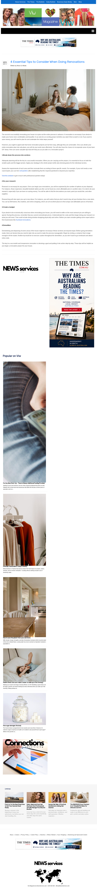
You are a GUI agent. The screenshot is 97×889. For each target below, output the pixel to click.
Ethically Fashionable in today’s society (15, 566)
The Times (30, 2)
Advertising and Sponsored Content (77, 834)
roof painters (23, 171)
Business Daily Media (64, 2)
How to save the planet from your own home (17, 638)
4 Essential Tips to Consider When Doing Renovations (47, 62)
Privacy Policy (25, 834)
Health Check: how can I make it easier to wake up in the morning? (23, 682)
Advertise (42, 834)
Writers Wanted (51, 834)
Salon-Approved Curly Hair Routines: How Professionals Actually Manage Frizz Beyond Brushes (36, 807)
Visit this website (7, 176)
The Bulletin (40, 2)
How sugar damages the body (12, 725)
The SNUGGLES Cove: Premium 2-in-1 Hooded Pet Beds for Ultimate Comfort (79, 806)
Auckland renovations (23, 220)
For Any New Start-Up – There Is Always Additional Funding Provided (24, 483)
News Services (20, 2)
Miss (80, 2)
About (11, 834)
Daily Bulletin (50, 2)
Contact (17, 834)
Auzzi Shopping (61, 834)
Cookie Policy (34, 834)
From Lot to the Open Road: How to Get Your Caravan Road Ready (15, 806)
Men (75, 2)
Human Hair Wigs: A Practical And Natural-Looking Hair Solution (57, 806)
